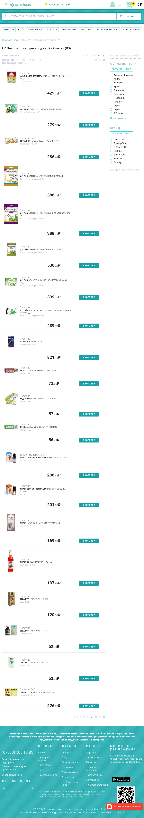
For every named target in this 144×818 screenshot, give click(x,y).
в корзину (89, 93)
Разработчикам (94, 775)
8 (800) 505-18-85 (18, 752)
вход (118, 5)
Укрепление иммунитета (32, 454)
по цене (9, 60)
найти (130, 16)
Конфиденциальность (97, 784)
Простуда (25, 73)
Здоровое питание (131, 29)
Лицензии (91, 762)
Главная (6, 39)
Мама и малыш (69, 29)
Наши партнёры (94, 757)
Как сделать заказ (47, 775)
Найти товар (44, 765)
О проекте (91, 752)
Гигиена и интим (70, 762)
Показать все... (119, 118)
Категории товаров (43, 758)
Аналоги (42, 770)
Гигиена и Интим (34, 29)
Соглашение (92, 780)
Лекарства (9, 29)
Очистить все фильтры (123, 55)
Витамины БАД (27, 138)
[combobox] (58, 16)
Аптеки (41, 752)
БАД (20, 29)
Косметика (52, 29)
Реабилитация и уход (107, 29)
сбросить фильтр (121, 69)
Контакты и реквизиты (92, 768)
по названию (13, 63)
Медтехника (86, 29)
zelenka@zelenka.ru (12, 774)
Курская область (58, 4)
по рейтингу (31, 60)
